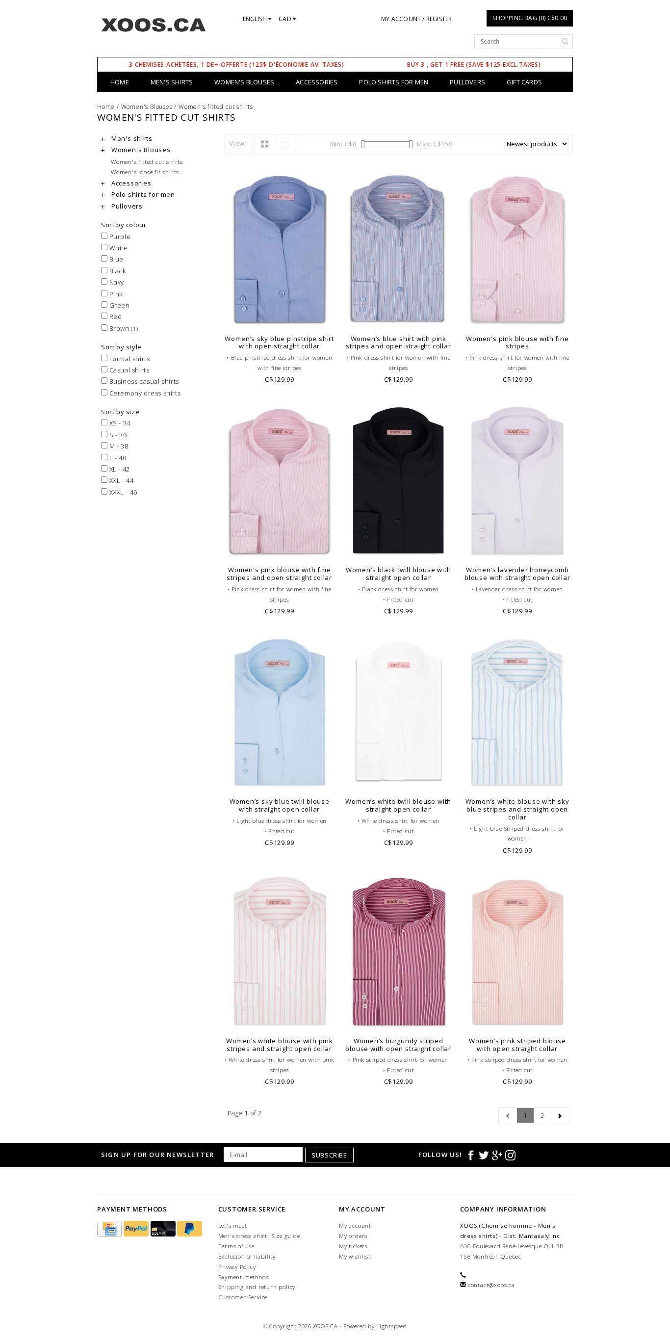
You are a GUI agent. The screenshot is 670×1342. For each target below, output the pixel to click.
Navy (115, 282)
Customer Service (243, 1297)
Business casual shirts (143, 381)
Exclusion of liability (247, 1256)
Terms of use (236, 1246)
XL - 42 (118, 469)
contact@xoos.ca (491, 1285)
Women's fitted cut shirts (216, 107)
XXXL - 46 (122, 492)
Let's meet (232, 1225)
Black (116, 270)
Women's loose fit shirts (145, 172)
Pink (115, 293)
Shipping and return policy (257, 1286)
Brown (122, 328)
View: (238, 143)
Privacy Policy (237, 1266)
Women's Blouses (244, 82)
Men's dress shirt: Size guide (259, 1235)
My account (355, 1225)
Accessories (316, 82)
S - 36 (117, 434)
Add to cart (280, 316)
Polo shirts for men (393, 82)
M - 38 (117, 446)
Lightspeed (391, 1326)
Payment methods (243, 1277)
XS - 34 (118, 423)
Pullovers (467, 82)
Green (118, 305)
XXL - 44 (120, 480)
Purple (118, 236)
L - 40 (116, 457)
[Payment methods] (110, 1229)
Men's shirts (172, 82)
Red (114, 316)
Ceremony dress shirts (143, 393)
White (117, 247)
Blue (115, 259)
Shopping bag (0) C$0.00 (529, 18)
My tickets (353, 1246)
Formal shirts (128, 358)
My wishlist (355, 1256)
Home (119, 82)
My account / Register (416, 19)
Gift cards (524, 82)
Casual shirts (128, 370)
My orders (353, 1235)
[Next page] (560, 1115)
